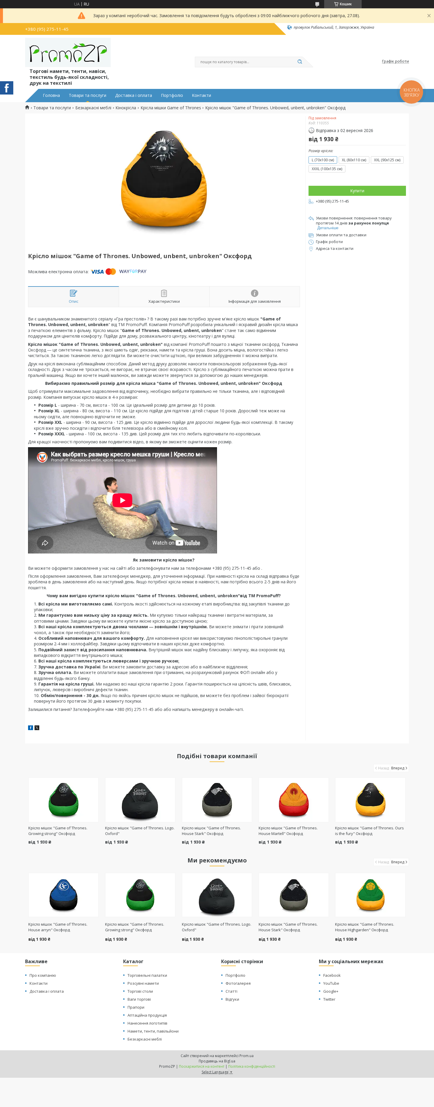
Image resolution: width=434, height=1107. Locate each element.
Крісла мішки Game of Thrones (171, 107)
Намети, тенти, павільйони (153, 1031)
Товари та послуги (87, 95)
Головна (51, 95)
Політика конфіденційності (251, 1066)
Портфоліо (172, 95)
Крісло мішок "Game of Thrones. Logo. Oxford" (216, 927)
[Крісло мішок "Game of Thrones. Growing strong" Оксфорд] (63, 799)
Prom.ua (246, 1055)
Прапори (136, 1007)
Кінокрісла (125, 107)
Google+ (330, 991)
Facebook (332, 975)
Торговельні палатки (147, 975)
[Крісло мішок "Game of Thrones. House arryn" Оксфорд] (63, 895)
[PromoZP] (68, 52)
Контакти (201, 95)
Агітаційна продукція (147, 1015)
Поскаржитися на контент (201, 1066)
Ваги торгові (139, 999)
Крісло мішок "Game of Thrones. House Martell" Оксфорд (288, 830)
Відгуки (232, 999)
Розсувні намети (143, 983)
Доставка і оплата (133, 95)
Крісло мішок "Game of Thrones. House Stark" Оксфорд (211, 830)
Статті (231, 991)
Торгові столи (140, 991)
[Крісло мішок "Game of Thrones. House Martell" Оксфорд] (294, 799)
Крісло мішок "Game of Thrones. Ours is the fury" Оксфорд (369, 830)
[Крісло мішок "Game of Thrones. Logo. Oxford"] (140, 799)
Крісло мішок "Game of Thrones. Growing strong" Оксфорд (57, 830)
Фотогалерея (238, 983)
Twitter (329, 999)
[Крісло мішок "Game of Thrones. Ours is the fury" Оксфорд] (370, 799)
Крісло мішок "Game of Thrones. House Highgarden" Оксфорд (364, 927)
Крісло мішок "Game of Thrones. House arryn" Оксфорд (57, 927)
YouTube (331, 983)
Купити (357, 190)
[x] (37, 728)
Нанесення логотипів (147, 1023)
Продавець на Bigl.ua (217, 1061)
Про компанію (43, 975)
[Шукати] (300, 62)
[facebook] (30, 728)
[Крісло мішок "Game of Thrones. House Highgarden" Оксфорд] (370, 895)
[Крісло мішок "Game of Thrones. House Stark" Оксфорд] (217, 799)
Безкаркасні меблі (93, 107)
